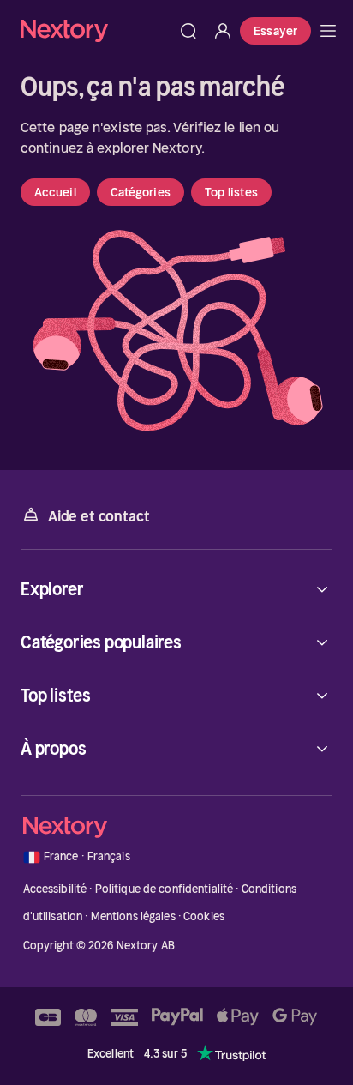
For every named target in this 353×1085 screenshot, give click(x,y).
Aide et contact (98, 516)
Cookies (203, 916)
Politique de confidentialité (164, 889)
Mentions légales (133, 916)
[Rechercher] (188, 31)
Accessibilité (55, 889)
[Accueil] (96, 30)
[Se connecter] (223, 31)
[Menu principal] (328, 31)
